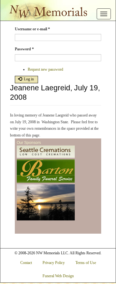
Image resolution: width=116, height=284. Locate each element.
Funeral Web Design (58, 276)
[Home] (46, 10)
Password (24, 49)
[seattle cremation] (46, 152)
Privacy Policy (54, 262)
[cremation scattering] (46, 202)
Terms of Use (85, 262)
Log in (28, 79)
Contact (26, 262)
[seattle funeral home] (46, 171)
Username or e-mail (32, 29)
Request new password (45, 69)
